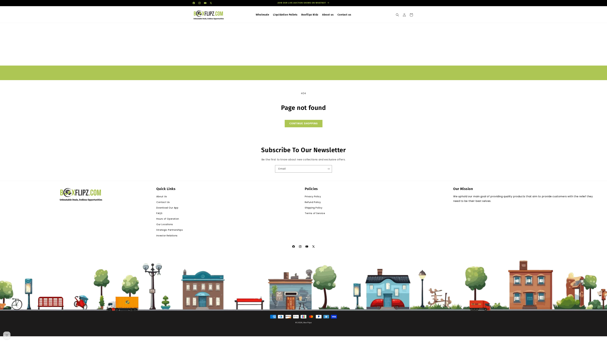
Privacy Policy (313, 196)
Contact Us (163, 202)
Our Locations (164, 224)
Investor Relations (167, 235)
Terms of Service (315, 213)
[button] (397, 14)
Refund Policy (313, 202)
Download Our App (167, 207)
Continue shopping (303, 123)
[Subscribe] (328, 169)
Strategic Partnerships (169, 229)
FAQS (159, 213)
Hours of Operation (167, 218)
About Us (161, 196)
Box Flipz (308, 322)
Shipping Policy (313, 207)
